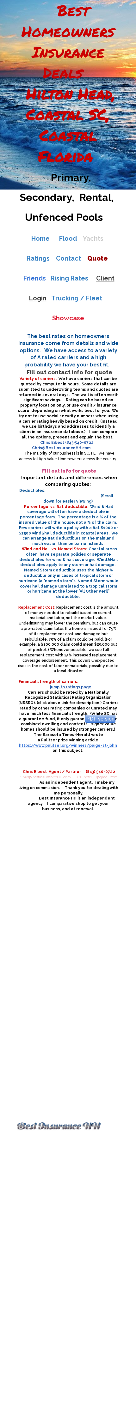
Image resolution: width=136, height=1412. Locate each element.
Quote (97, 258)
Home (40, 238)
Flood (68, 238)
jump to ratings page (70, 687)
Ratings (38, 258)
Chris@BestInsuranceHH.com (61, 448)
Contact (68, 258)
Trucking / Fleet (76, 298)
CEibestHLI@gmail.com (97, 777)
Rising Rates (67, 278)
